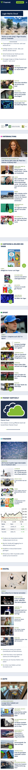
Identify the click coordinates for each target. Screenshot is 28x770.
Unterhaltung (9, 136)
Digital (5, 569)
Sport (5, 312)
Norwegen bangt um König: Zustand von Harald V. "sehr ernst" (14, 60)
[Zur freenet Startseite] (5, 1)
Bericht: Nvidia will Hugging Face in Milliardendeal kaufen (13, 544)
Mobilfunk (20, 2)
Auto (4, 679)
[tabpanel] (14, 414)
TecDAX (4, 532)
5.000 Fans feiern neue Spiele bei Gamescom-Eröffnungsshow (12, 655)
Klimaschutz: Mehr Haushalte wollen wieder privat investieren (13, 555)
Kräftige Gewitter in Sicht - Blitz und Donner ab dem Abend (13, 49)
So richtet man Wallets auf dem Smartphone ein (12, 666)
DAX (3, 527)
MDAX (3, 529)
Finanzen (6, 439)
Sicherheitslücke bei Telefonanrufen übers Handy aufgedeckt (13, 55)
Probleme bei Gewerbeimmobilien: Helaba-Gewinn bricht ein (13, 539)
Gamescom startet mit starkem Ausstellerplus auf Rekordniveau (12, 650)
